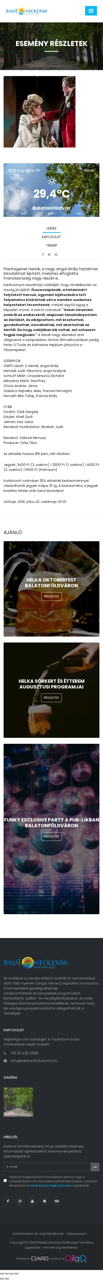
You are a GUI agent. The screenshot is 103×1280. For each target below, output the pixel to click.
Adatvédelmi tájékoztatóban (51, 1185)
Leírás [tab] (51, 228)
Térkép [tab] (51, 245)
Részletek (51, 596)
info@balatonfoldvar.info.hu (34, 1060)
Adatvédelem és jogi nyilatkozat (38, 1233)
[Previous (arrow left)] (2, 1278)
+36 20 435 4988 (24, 1053)
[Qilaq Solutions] (76, 1259)
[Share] (7, 1273)
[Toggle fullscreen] (11, 1273)
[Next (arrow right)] (7, 1278)
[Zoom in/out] (16, 1273)
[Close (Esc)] (2, 1273)
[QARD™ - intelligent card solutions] (39, 1258)
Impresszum (76, 1233)
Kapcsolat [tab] (51, 237)
